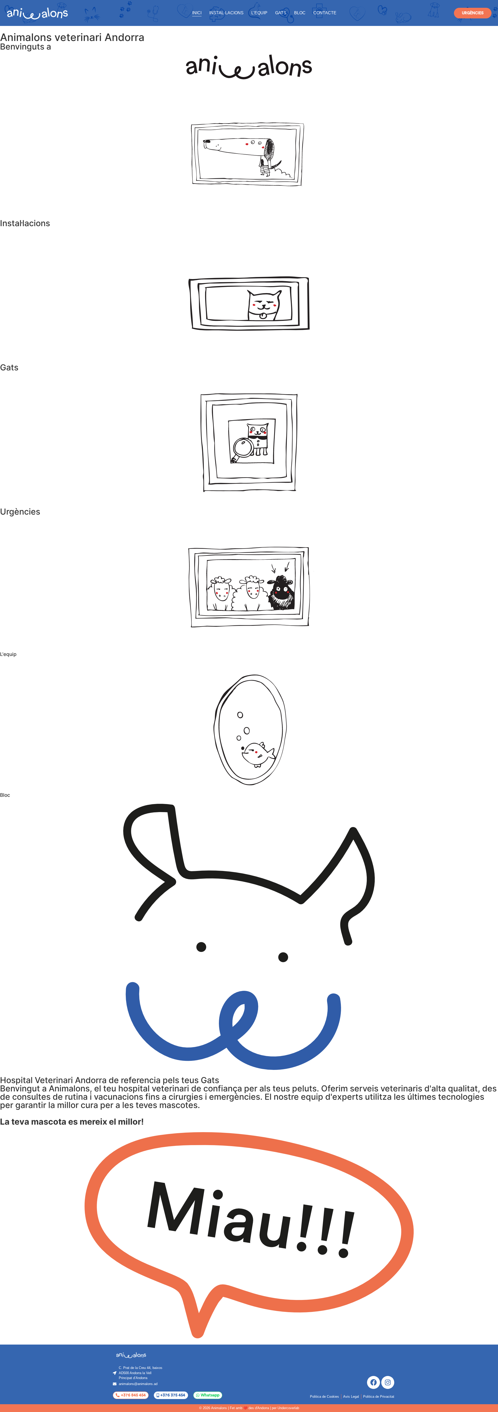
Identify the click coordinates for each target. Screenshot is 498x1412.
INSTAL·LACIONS (226, 13)
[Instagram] (387, 1382)
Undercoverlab (288, 1408)
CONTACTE (324, 13)
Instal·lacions (25, 223)
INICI (197, 13)
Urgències (20, 512)
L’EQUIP (259, 13)
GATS (280, 13)
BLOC (300, 13)
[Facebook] (373, 1382)
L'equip (8, 654)
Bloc (5, 795)
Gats (9, 367)
